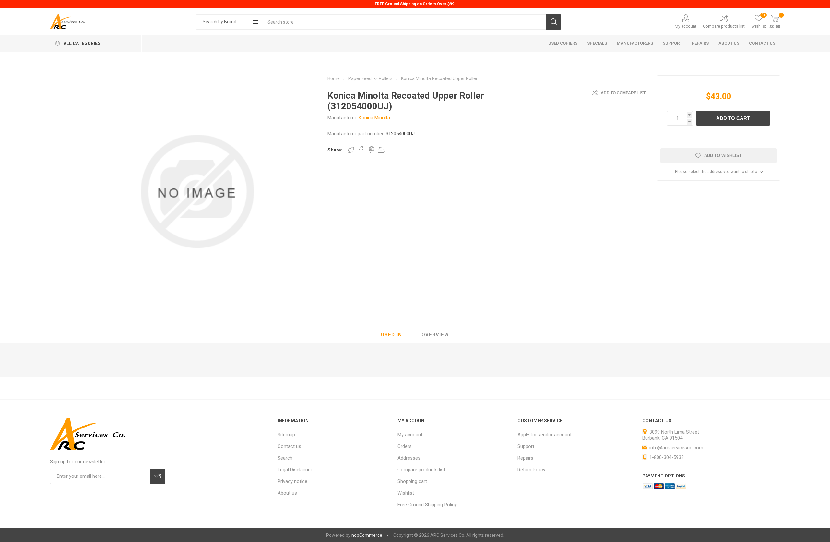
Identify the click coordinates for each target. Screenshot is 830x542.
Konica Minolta (374, 118)
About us (287, 493)
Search (553, 22)
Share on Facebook (361, 149)
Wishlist (405, 493)
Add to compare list (623, 93)
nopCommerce (366, 535)
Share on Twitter (350, 149)
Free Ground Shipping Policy (427, 505)
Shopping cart (412, 481)
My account (685, 26)
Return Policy (531, 470)
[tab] (391, 335)
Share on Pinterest (371, 149)
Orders (404, 446)
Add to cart (733, 118)
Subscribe (157, 476)
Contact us (289, 446)
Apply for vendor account (544, 435)
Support (525, 446)
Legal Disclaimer (295, 470)
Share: (334, 150)
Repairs (525, 458)
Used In (391, 335)
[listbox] (228, 22)
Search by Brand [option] (219, 21)
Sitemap (286, 435)
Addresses (409, 458)
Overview (435, 335)
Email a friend (381, 149)
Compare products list (724, 26)
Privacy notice (292, 481)
